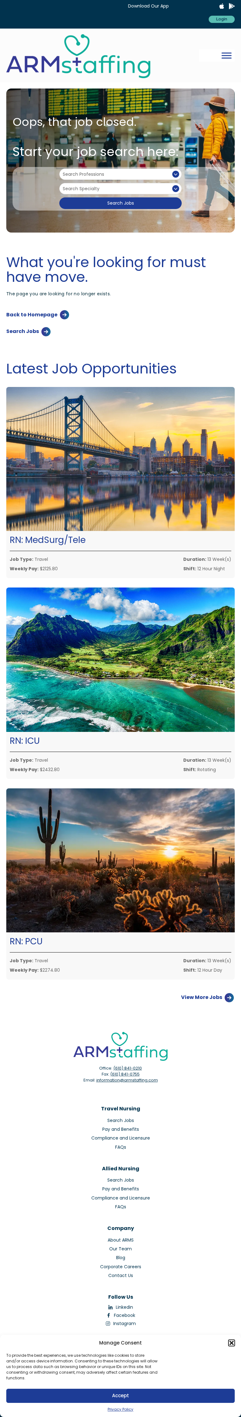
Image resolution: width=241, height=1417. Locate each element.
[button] (231, 1343)
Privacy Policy (120, 1409)
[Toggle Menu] (227, 55)
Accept (120, 1395)
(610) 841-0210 (127, 1068)
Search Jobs (120, 203)
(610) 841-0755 (125, 1074)
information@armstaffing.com (127, 1080)
